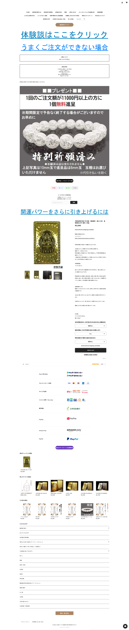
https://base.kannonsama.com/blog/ (84, 238)
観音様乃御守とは (36, 12)
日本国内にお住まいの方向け (90, 354)
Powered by (63, 627)
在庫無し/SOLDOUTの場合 (72, 15)
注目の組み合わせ (24, 601)
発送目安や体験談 (48, 12)
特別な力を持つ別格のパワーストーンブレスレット (31, 542)
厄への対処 (71, 19)
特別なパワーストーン (87, 15)
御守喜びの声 (46, 19)
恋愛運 (21, 569)
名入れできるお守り (24, 532)
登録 (74, 202)
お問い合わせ (72, 12)
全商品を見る (58, 12)
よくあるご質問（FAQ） (29, 15)
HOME (28, 12)
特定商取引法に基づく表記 (37, 621)
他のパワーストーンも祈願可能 (64, 447)
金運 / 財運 (22, 565)
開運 (21, 560)
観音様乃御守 (23, 528)
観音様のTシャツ (64, 25)
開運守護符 (22, 587)
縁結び (21, 574)
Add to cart (90, 350)
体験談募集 (100, 12)
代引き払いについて (100, 15)
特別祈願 (22, 578)
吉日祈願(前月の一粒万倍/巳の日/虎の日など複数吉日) (90, 322)
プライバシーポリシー (25, 621)
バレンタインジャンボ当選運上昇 (87, 12)
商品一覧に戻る (64, 613)
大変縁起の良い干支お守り (26, 551)
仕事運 (21, 597)
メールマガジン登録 (42, 15)
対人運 (21, 592)
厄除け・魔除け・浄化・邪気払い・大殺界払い (30, 546)
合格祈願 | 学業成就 (25, 606)
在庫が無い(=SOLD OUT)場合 (64, 181)
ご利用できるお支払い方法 (59, 19)
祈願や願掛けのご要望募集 (56, 15)
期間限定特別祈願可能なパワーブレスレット (30, 583)
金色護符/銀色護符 (24, 537)
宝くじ (21, 555)
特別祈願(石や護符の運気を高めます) (85, 338)
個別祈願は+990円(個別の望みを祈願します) (87, 330)
